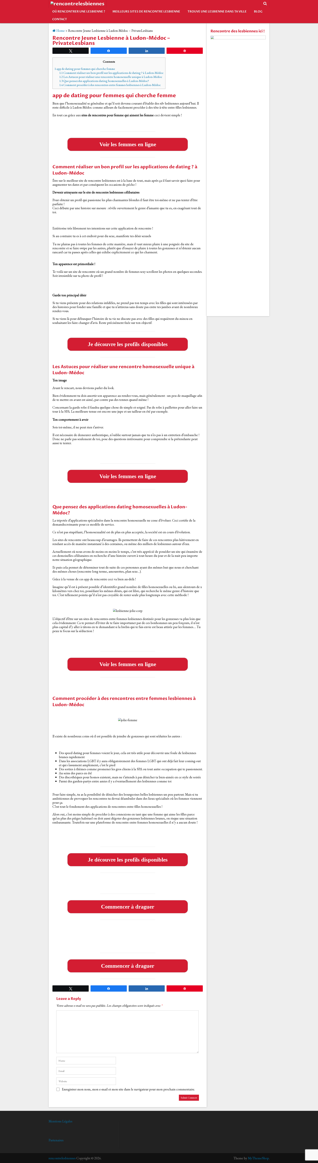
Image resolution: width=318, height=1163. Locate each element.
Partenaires (56, 1140)
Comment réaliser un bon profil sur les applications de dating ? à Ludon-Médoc (111, 73)
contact (59, 19)
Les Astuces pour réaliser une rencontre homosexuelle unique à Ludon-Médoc (110, 77)
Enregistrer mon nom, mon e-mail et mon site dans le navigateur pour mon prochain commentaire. (128, 1089)
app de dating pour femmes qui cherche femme (84, 69)
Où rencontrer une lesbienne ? (78, 12)
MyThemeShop (258, 1158)
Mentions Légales (60, 1121)
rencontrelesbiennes (62, 1158)
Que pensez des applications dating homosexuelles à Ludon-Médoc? (104, 81)
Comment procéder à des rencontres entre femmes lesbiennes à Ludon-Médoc (110, 85)
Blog (258, 12)
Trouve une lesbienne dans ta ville (217, 12)
